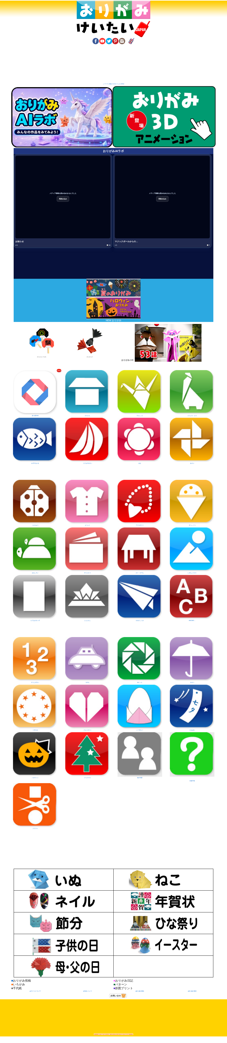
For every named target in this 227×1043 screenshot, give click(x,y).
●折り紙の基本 (192, 991)
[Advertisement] (113, 64)
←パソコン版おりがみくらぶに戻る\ (113, 84)
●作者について (87, 991)
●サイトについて (35, 991)
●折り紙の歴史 (139, 991)
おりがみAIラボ (113, 151)
